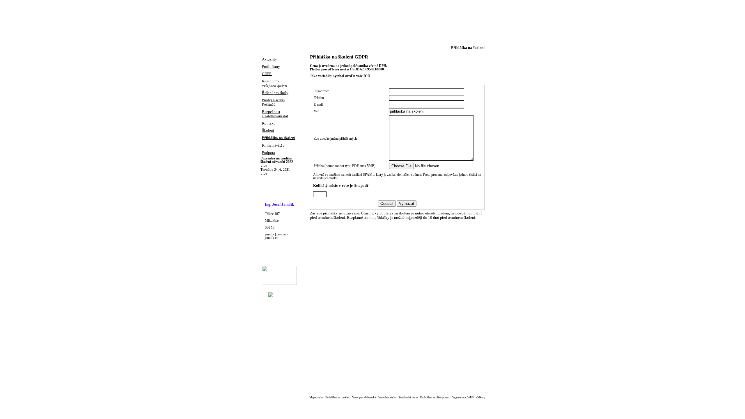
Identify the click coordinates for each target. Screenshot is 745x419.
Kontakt (268, 123)
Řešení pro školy (275, 93)
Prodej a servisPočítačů (273, 102)
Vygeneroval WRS (463, 397)
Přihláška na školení (278, 138)
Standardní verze (408, 397)
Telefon (319, 98)
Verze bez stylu (387, 397)
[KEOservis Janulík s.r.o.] (372, 22)
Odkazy (480, 397)
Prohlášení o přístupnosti (435, 397)
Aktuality (269, 59)
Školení (268, 131)
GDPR (267, 74)
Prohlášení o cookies (337, 397)
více (263, 166)
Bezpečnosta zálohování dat (275, 114)
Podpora (268, 153)
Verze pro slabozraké (364, 397)
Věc (316, 111)
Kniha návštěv (273, 145)
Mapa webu (316, 397)
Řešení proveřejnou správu (274, 83)
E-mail (318, 104)
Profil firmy (271, 67)
